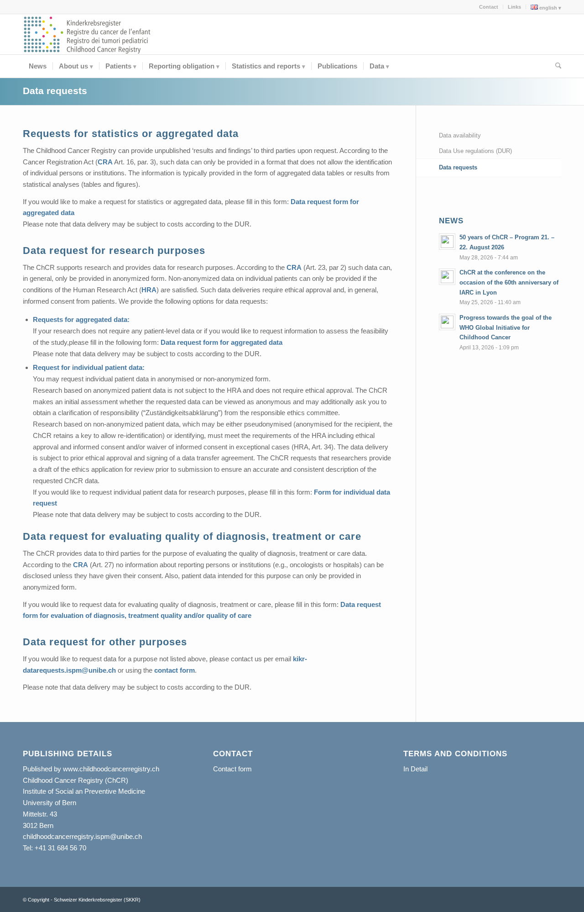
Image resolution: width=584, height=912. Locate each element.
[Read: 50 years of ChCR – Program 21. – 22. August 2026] (447, 241)
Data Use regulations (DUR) (475, 151)
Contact (488, 7)
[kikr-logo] (87, 34)
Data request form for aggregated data (221, 342)
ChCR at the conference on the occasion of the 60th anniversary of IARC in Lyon (508, 282)
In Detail (415, 769)
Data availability (460, 135)
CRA (105, 162)
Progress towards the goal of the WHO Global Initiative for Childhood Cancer (505, 327)
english (547, 8)
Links (514, 7)
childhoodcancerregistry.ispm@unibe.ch (82, 836)
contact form (174, 670)
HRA (148, 290)
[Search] (555, 66)
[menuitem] (488, 7)
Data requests (55, 90)
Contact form (232, 769)
